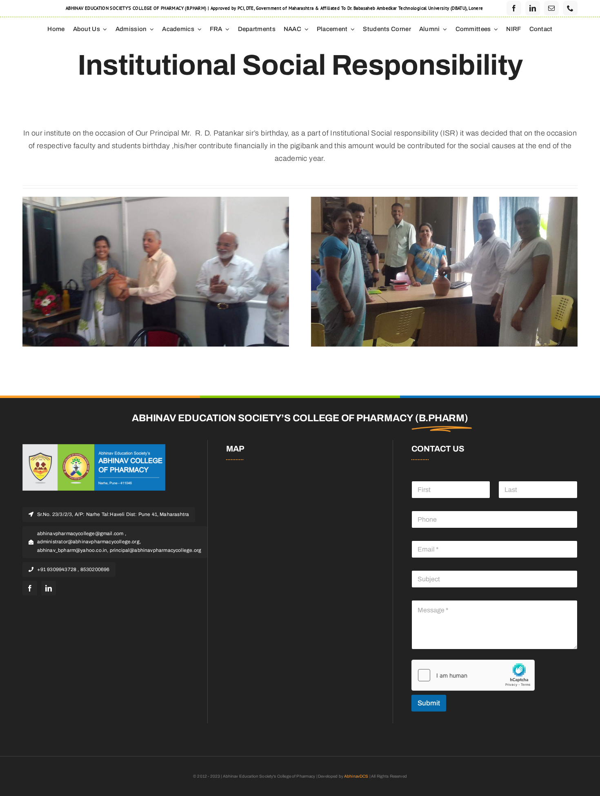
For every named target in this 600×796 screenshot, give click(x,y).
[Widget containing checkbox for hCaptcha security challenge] (473, 675)
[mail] (551, 8)
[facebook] (514, 8)
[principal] (155, 200)
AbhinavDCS (356, 776)
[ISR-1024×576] (444, 200)
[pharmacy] (93, 448)
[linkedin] (532, 8)
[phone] (570, 8)
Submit (429, 703)
